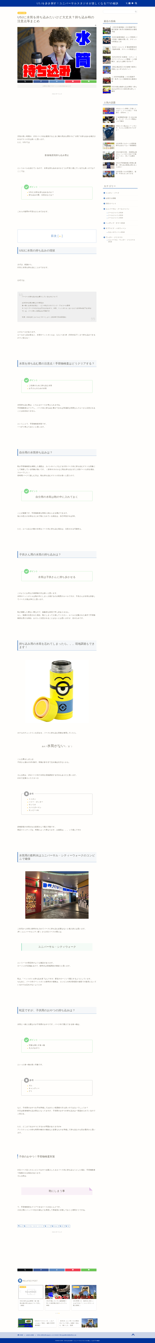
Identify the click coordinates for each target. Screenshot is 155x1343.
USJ (20, 1226)
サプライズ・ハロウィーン (116, 228)
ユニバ (47, 1226)
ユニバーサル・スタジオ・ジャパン (33, 1226)
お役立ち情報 (21, 13)
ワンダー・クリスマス (114, 237)
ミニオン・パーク (112, 193)
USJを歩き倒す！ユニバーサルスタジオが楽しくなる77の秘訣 (77, 3)
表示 (60, 236)
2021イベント (111, 203)
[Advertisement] (56, 110)
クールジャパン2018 (115, 212)
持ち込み (55, 1226)
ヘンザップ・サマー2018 (115, 223)
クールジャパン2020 (115, 218)
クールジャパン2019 (115, 215)
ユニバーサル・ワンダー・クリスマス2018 (121, 241)
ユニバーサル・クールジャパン (117, 209)
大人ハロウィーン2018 (116, 232)
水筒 (62, 1226)
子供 (68, 1226)
